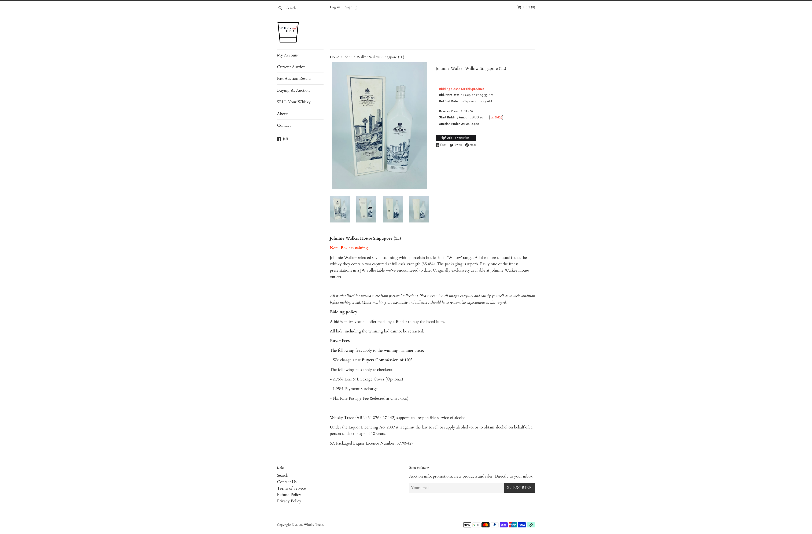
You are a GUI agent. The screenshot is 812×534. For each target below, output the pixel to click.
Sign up (351, 7)
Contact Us (286, 482)
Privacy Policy (289, 501)
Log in (335, 7)
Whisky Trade (313, 525)
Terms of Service (291, 488)
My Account (288, 55)
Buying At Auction (293, 90)
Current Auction (291, 67)
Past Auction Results (294, 78)
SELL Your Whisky (294, 102)
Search (282, 475)
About (282, 114)
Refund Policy (289, 494)
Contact (284, 125)
